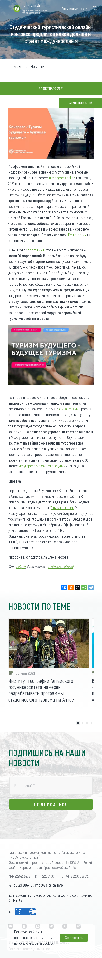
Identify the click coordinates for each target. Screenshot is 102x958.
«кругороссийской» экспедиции (42, 466)
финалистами (69, 409)
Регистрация (77, 234)
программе (36, 250)
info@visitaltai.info (49, 885)
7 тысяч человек (62, 507)
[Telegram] (91, 587)
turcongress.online (62, 177)
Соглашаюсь (74, 937)
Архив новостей (80, 103)
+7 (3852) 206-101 (20, 885)
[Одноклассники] (71, 587)
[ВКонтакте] (64, 587)
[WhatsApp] (84, 587)
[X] (77, 587)
